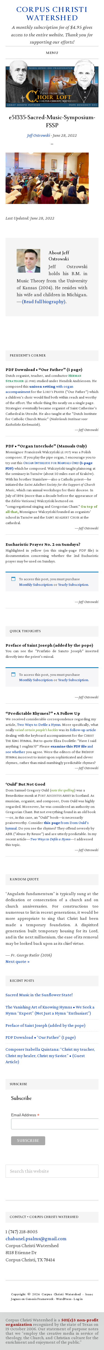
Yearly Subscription (73, 584)
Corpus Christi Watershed (52, 13)
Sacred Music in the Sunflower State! (39, 994)
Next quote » (18, 961)
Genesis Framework (40, 1299)
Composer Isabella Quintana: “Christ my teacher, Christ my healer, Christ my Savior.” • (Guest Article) (50, 1055)
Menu (52, 52)
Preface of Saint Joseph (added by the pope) (46, 1025)
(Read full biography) (43, 301)
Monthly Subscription (36, 584)
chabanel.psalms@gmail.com (36, 1238)
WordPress (64, 1299)
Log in (78, 1299)
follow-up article (83, 730)
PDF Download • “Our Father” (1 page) (41, 1037)
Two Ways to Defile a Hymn (38, 724)
